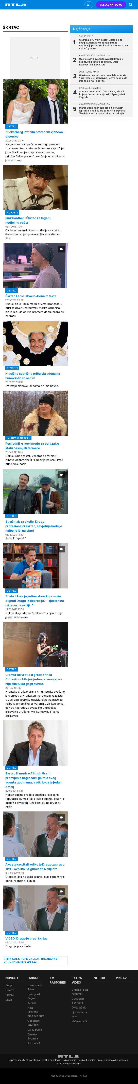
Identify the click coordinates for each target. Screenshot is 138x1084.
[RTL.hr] (15, 4)
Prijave (122, 978)
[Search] (131, 5)
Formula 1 (33, 1043)
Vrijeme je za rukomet (80, 991)
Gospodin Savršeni (33, 1022)
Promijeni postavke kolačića (112, 1060)
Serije (8, 985)
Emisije (9, 995)
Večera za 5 (79, 1021)
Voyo (8, 999)
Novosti (12, 978)
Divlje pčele (34, 1029)
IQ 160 (31, 1003)
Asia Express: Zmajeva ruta (35, 1012)
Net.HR (99, 978)
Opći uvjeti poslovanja (68, 1063)
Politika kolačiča (86, 1060)
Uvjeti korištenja (31, 1060)
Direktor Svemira (32, 1036)
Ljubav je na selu (79, 1014)
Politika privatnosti (51, 1060)
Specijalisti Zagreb (33, 996)
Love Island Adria (34, 987)
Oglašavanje (69, 1060)
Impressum (15, 1060)
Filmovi (9, 990)
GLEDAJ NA (106, 4)
